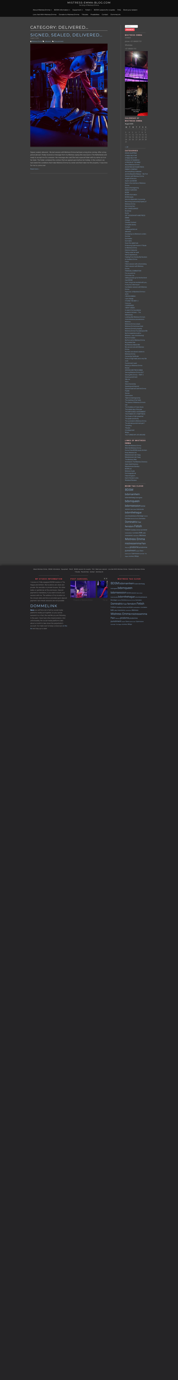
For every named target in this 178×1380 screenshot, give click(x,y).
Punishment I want (131, 363)
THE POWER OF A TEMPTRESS (135, 414)
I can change (129, 298)
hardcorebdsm (128, 533)
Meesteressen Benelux (132, 466)
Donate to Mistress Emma (69, 14)
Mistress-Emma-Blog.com (89, 2)
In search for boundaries (133, 310)
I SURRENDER (129, 305)
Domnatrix (128, 241)
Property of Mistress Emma (83, 600)
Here (32, 610)
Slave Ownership (130, 384)
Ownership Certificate (132, 356)
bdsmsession (133, 505)
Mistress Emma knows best (134, 326)
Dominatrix (128, 238)
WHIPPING (131, 556)
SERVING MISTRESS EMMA (134, 370)
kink (140, 533)
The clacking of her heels (133, 400)
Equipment (77, 10)
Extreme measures (131, 250)
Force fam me (129, 275)
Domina (127, 236)
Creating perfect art (131, 229)
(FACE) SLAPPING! (131, 153)
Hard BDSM (128, 280)
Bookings (128, 211)
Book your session (130, 10)
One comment (58, 41)
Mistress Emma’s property (133, 328)
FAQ (119, 10)
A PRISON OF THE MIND (132, 162)
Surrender (141, 553)
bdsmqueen (132, 501)
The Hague (118, 624)
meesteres (129, 535)
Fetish (87, 10)
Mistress (128, 321)
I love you (128, 303)
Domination (142, 518)
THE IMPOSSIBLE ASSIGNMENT (135, 412)
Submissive (129, 395)
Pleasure (127, 547)
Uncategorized (129, 430)
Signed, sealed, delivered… (66, 34)
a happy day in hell (131, 155)
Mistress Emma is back (132, 324)
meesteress (136, 535)
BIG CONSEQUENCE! (131, 208)
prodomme (143, 547)
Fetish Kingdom (130, 476)
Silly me (127, 379)
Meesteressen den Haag (133, 455)
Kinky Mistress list (131, 452)
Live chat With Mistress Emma (44, 14)
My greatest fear (130, 342)
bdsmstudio (140, 509)
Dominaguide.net (130, 473)
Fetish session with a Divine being (135, 264)
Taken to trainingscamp (132, 398)
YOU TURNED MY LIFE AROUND (135, 435)
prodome (134, 547)
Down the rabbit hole (131, 243)
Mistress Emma (37, 41)
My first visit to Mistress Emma (135, 340)
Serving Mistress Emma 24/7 (134, 372)
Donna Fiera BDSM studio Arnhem (136, 450)
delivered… (128, 231)
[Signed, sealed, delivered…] (69, 95)
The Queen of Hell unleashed (134, 416)
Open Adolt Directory (131, 464)
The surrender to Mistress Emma (135, 421)
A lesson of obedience (132, 160)
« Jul (126, 147)
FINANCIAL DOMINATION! (133, 271)
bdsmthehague (133, 512)
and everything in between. (133, 171)
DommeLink (115, 14)
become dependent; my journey (135, 199)
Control (146, 516)
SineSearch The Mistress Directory (136, 462)
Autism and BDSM (131, 181)
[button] (107, 579)
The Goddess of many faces (134, 407)
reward (137, 551)
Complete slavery (130, 224)
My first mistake (130, 338)
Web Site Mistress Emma (133, 445)
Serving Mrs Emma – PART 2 (134, 375)
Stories (127, 393)
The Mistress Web (131, 459)
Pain (143, 543)
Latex (144, 533)
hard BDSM (144, 530)
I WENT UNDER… (130, 308)
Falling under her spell (132, 252)
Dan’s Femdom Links (131, 478)
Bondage (140, 516)
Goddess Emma (135, 530)
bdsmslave (133, 509)
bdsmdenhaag (130, 497)
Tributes (85, 14)
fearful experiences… (131, 254)
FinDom (128, 530)
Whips (127, 432)
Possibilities (95, 14)
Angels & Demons (130, 178)
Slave (126, 382)
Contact (105, 14)
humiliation (136, 533)
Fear (139, 522)
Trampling (128, 425)
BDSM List (128, 469)
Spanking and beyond (132, 386)
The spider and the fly (132, 418)
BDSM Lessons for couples (104, 10)
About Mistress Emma (42, 10)
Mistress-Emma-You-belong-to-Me (136, 331)
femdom (129, 526)
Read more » (34, 169)
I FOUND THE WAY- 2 (131, 301)
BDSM (127, 192)
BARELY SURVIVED (131, 190)
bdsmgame (138, 497)
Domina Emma (135, 518)
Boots (127, 213)
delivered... (48, 41)
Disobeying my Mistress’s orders (135, 234)
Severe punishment (131, 377)
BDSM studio (129, 197)
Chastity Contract (130, 222)
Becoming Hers (130, 206)
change (127, 220)
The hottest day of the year (133, 409)
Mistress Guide (130, 471)
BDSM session (131, 593)
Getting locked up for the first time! (136, 278)
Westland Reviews (131, 480)
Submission (128, 553)
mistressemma (133, 543)
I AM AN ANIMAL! (130, 296)
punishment (130, 550)
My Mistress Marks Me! (132, 345)
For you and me (130, 273)
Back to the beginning (132, 188)
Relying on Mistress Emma (133, 365)
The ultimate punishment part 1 (135, 423)
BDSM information (61, 10)
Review (127, 368)
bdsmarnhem (132, 494)
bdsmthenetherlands (131, 516)
